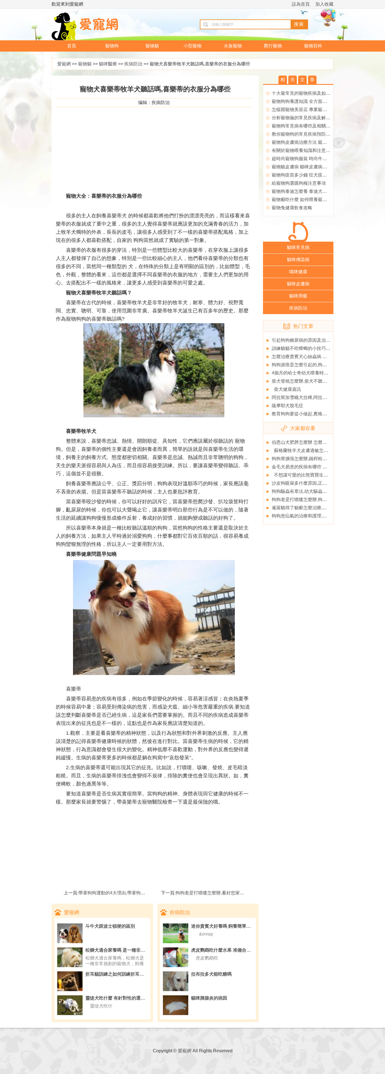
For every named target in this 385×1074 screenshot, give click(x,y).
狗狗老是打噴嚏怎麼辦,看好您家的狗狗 (214, 892)
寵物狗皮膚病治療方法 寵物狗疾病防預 (310, 142)
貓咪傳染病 (298, 259)
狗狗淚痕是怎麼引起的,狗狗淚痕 (304, 364)
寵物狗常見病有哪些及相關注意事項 (308, 126)
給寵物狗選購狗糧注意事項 (299, 183)
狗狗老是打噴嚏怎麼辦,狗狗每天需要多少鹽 (315, 499)
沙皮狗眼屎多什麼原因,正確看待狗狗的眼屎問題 (320, 483)
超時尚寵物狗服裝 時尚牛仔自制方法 (308, 158)
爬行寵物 (273, 45)
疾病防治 (133, 63)
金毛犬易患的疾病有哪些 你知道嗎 (306, 466)
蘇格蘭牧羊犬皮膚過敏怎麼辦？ (304, 450)
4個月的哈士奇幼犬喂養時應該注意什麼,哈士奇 (319, 373)
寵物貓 (152, 45)
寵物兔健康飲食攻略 (292, 207)
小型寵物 (192, 45)
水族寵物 (233, 45)
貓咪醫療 (108, 63)
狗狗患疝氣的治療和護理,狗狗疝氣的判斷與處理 (320, 515)
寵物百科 (313, 45)
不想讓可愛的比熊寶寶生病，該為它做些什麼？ (320, 475)
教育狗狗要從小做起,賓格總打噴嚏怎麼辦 (313, 413)
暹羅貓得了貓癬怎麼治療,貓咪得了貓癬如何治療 (320, 507)
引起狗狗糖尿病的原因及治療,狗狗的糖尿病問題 (320, 340)
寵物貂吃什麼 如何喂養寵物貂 (301, 199)
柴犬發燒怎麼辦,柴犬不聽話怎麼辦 (306, 381)
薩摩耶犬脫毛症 (287, 405)
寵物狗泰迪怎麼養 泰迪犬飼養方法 (306, 191)
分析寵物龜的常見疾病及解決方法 (305, 117)
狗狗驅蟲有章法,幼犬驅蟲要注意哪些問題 (313, 491)
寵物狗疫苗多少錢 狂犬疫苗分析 (304, 175)
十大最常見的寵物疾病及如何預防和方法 (312, 93)
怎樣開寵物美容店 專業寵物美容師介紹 (310, 109)
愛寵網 (64, 63)
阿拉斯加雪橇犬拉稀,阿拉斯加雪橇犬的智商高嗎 (320, 397)
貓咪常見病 (298, 247)
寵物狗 (112, 45)
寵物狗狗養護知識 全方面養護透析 (306, 101)
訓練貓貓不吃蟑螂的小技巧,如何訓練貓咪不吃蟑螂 (322, 348)
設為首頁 (301, 4)
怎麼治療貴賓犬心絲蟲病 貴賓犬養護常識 (313, 356)
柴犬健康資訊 (286, 389)
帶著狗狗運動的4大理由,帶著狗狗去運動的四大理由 (129, 892)
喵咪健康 (298, 271)
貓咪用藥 (298, 296)
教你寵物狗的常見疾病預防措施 (303, 134)
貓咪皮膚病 (298, 283)
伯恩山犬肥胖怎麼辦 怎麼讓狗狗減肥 (308, 442)
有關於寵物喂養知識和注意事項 (303, 150)
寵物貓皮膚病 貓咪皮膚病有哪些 (304, 166)
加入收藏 (324, 4)
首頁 (71, 45)
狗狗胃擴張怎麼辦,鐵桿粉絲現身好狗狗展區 (315, 458)
